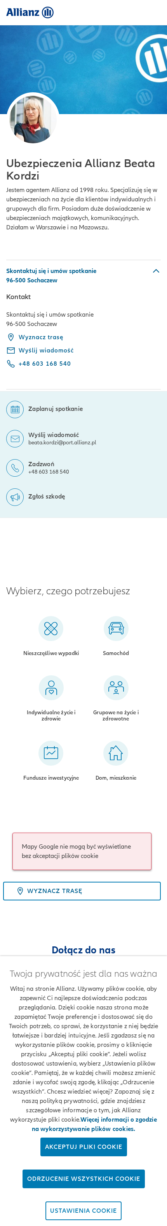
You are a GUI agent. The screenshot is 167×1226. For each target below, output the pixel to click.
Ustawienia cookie (83, 1211)
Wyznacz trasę (41, 337)
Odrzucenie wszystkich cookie (83, 1179)
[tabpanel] (83, 324)
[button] (83, 275)
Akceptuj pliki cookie (83, 1147)
